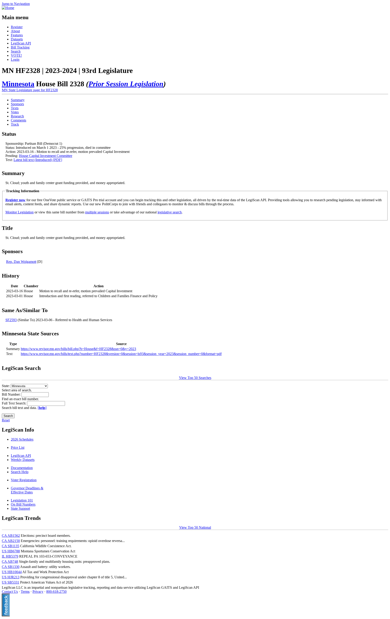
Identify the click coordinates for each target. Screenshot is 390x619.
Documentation (22, 468)
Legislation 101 (22, 500)
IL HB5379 (10, 556)
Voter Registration (24, 480)
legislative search (170, 212)
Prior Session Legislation (125, 84)
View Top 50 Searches (195, 378)
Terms (25, 591)
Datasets (17, 39)
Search (16, 51)
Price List (17, 447)
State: (6, 386)
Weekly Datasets (23, 460)
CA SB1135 (10, 546)
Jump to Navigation (16, 4)
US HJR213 (10, 577)
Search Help (19, 472)
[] (42, 408)
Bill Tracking (20, 47)
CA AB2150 (11, 541)
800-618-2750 (56, 591)
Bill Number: (11, 394)
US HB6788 (11, 551)
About (15, 31)
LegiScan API (21, 43)
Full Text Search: (14, 403)
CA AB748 (10, 561)
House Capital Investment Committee (45, 156)
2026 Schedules (22, 439)
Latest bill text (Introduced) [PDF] (38, 160)
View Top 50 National (195, 527)
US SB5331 (10, 582)
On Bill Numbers (23, 504)
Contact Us (10, 591)
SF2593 (11, 320)
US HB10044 (12, 572)
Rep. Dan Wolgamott (21, 262)
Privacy (37, 591)
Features (17, 35)
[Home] (8, 8)
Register (17, 27)
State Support (20, 508)
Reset (6, 420)
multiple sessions (97, 212)
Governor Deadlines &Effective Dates (27, 490)
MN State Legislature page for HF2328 (30, 90)
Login (15, 59)
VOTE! (16, 55)
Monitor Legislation (19, 212)
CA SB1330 (10, 567)
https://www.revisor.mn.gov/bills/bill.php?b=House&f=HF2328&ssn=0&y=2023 (78, 349)
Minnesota (18, 84)
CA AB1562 (11, 535)
